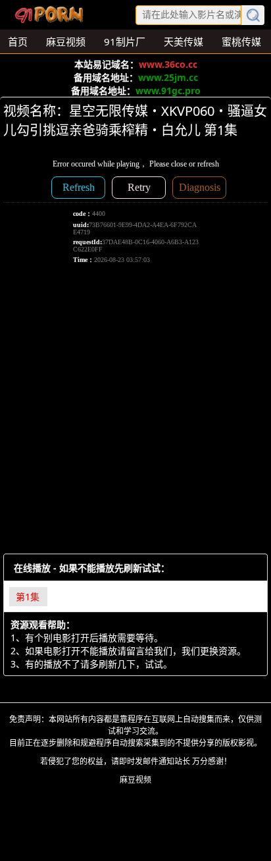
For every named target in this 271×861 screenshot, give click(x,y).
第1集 (27, 596)
